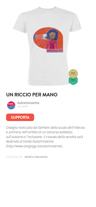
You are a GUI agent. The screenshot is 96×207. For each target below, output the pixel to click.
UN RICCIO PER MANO (32, 95)
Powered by (27, 156)
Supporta (20, 117)
